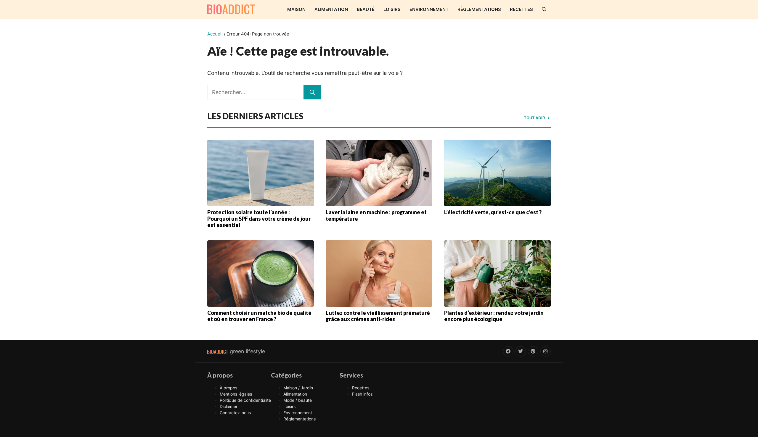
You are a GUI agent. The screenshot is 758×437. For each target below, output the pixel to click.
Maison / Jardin (298, 387)
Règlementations (479, 9)
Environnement (429, 9)
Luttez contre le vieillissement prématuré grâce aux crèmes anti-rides (378, 315)
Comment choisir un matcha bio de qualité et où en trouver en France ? (259, 315)
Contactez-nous (235, 412)
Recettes (521, 9)
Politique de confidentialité (245, 400)
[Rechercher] (312, 92)
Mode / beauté (297, 400)
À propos (228, 387)
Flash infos (362, 393)
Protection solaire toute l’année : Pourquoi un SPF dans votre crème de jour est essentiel (259, 218)
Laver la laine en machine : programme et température (376, 215)
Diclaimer (228, 406)
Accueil (215, 34)
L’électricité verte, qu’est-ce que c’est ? (493, 212)
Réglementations (299, 418)
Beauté (366, 9)
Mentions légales (236, 393)
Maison (296, 9)
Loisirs (392, 9)
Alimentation (331, 9)
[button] (544, 9)
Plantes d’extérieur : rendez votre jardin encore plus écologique (494, 315)
